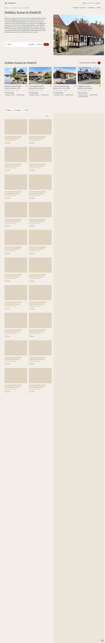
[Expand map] (55, 116)
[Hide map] (101, 116)
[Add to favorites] (26, 86)
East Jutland (14, 7)
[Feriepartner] (10, 3)
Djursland (21, 7)
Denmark (6, 7)
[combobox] (48, 116)
